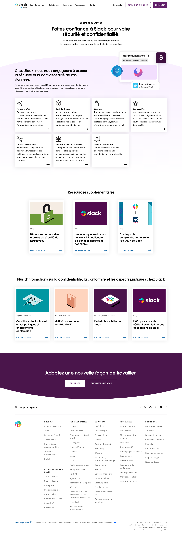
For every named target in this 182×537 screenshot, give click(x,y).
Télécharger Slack (22, 522)
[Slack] (21, 5)
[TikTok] (166, 407)
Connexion (118, 5)
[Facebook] (150, 407)
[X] (156, 407)
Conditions (52, 522)
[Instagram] (145, 407)
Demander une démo (138, 5)
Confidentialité (40, 522)
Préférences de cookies (68, 522)
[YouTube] (161, 407)
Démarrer (160, 5)
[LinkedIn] (140, 407)
